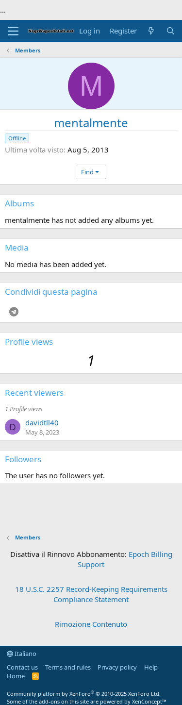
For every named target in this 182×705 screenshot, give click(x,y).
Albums (19, 203)
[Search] (170, 31)
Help (151, 667)
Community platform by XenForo (84, 693)
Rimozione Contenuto (91, 624)
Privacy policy (117, 667)
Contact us (22, 667)
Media (17, 247)
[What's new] (151, 31)
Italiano (24, 653)
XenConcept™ (149, 701)
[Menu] (13, 31)
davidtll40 (42, 422)
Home (16, 675)
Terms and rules (68, 667)
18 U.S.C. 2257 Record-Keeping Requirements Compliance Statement (91, 594)
